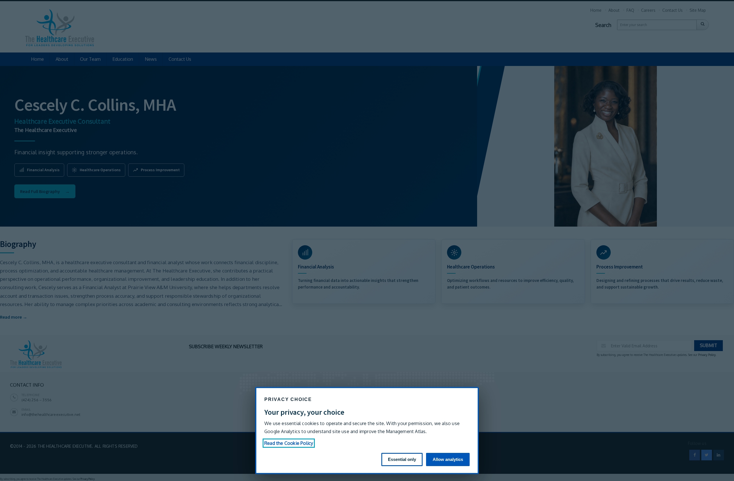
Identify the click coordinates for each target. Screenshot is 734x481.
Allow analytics (448, 459)
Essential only (402, 459)
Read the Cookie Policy (288, 443)
